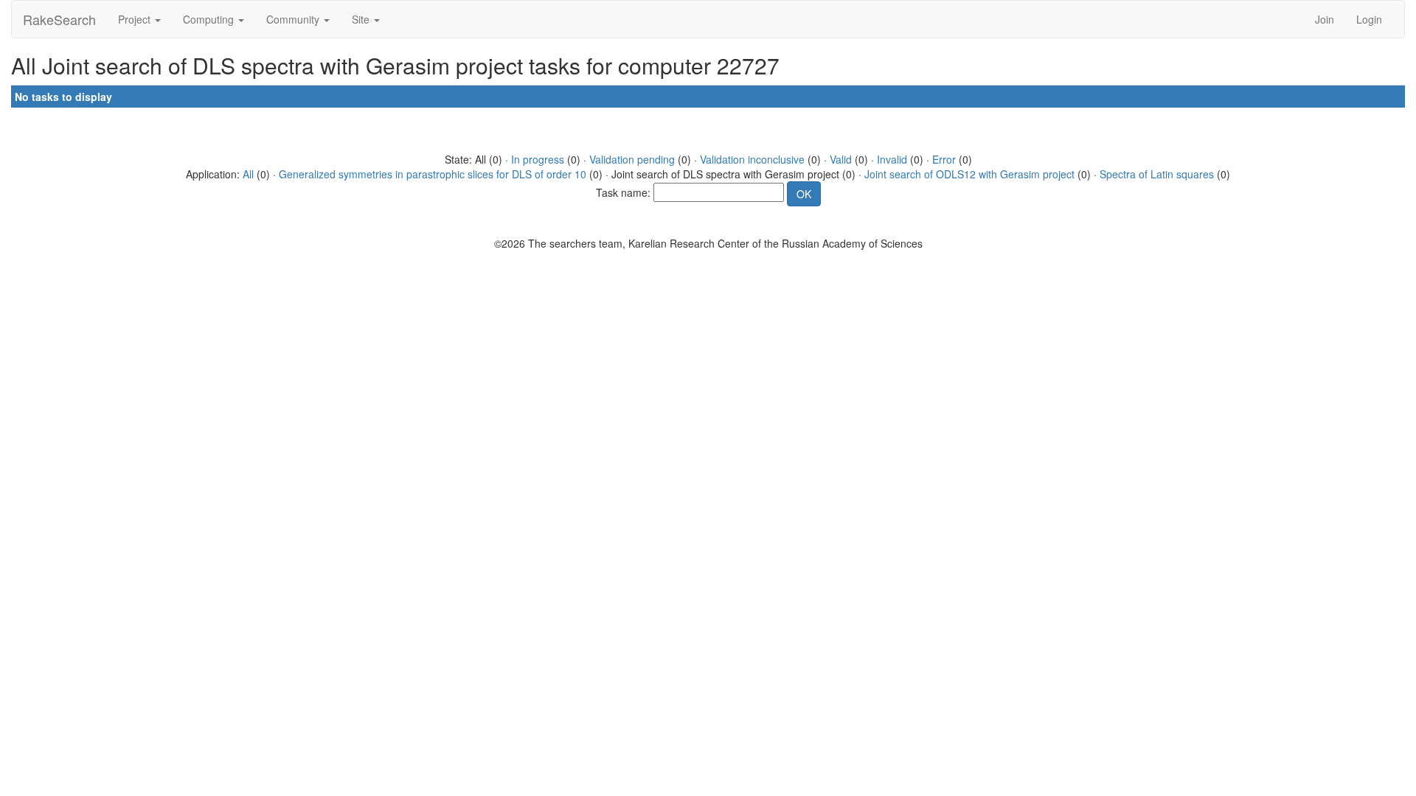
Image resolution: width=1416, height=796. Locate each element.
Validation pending (632, 159)
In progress (537, 159)
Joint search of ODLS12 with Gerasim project (969, 174)
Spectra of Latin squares (1157, 174)
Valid (841, 159)
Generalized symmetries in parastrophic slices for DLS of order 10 (432, 174)
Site (362, 19)
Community (294, 19)
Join (1324, 19)
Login (1369, 19)
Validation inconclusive (752, 159)
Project (135, 19)
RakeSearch (59, 19)
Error (944, 159)
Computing (210, 19)
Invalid (892, 159)
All (248, 174)
